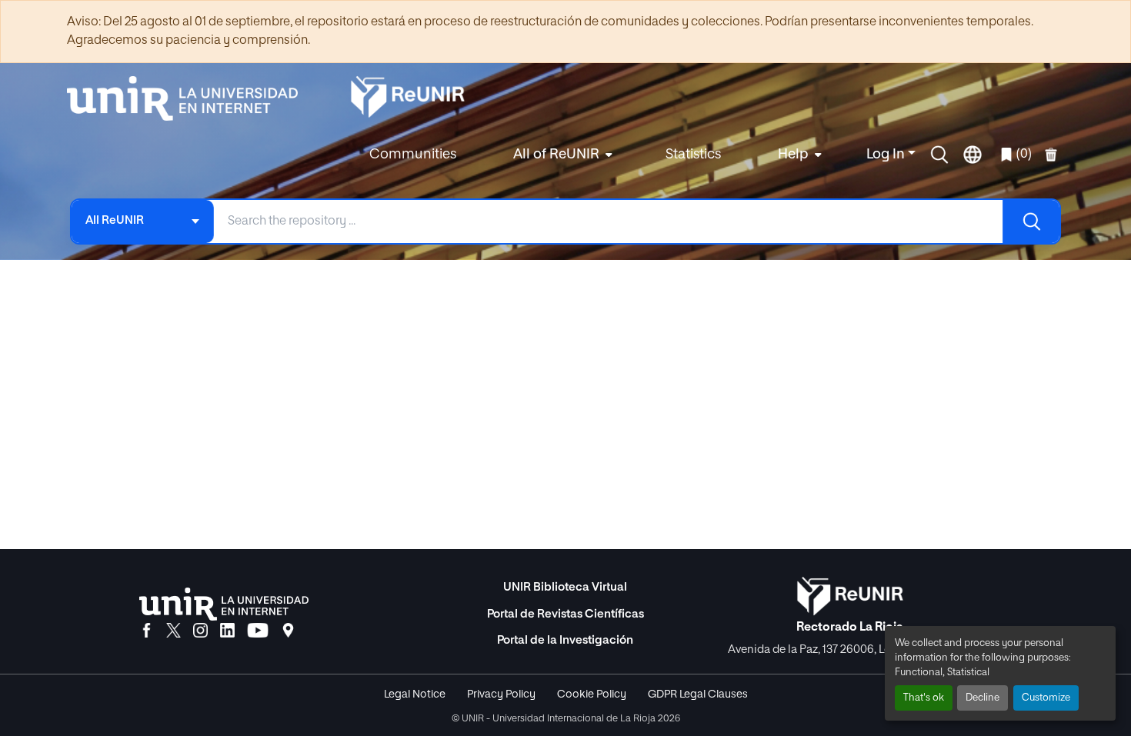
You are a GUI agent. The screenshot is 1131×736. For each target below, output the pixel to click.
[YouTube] (258, 631)
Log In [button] (887, 155)
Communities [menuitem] (412, 155)
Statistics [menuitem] (693, 155)
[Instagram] (200, 631)
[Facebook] (146, 631)
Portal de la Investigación (565, 640)
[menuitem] (561, 155)
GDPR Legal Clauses (698, 694)
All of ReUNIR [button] (556, 155)
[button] (939, 154)
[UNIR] (224, 604)
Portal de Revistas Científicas (565, 614)
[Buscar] (1031, 221)
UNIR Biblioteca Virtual (565, 587)
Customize (1046, 698)
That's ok (923, 698)
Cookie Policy (591, 694)
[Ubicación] (288, 631)
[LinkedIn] (227, 631)
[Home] (190, 98)
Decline (982, 698)
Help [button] (793, 155)
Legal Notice (414, 694)
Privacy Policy (501, 694)
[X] (173, 631)
